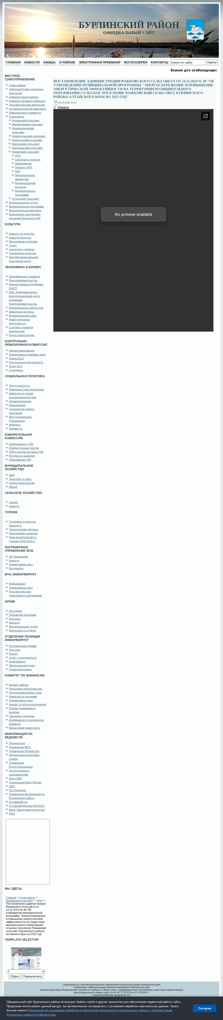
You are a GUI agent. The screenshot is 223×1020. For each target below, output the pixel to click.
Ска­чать (63, 107)
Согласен (204, 1008)
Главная (11, 897)
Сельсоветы (27, 897)
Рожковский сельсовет (19, 900)
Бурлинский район (129, 25)
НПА (40, 900)
